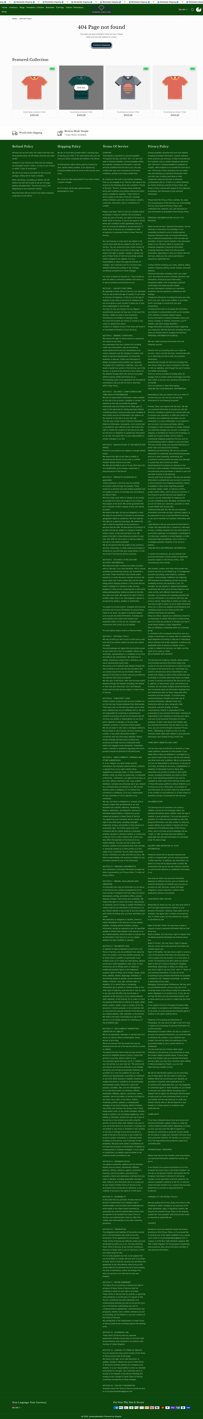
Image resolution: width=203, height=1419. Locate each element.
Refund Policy (22, 146)
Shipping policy (69, 146)
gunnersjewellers (96, 1416)
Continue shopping (101, 45)
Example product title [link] (34, 112)
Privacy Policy (158, 146)
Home (14, 19)
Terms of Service (116, 146)
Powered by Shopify (112, 1416)
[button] (192, 10)
